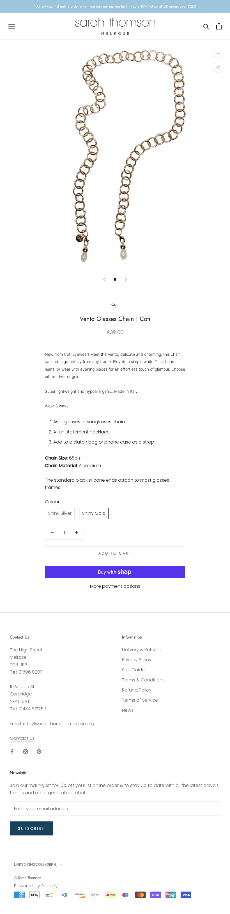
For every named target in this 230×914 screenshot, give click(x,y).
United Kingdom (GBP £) (36, 864)
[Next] (126, 279)
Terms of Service (140, 700)
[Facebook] (12, 751)
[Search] (206, 26)
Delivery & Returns (141, 649)
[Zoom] (218, 53)
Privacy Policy (136, 659)
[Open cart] (219, 26)
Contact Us (22, 738)
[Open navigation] (11, 26)
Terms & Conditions (143, 680)
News (128, 710)
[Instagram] (25, 751)
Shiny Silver (60, 513)
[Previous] (104, 279)
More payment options (115, 586)
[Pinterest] (39, 751)
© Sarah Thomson (27, 877)
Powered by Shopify (36, 886)
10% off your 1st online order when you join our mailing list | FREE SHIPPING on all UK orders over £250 (115, 6)
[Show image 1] (115, 279)
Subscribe (31, 828)
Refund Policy (136, 690)
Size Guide (133, 670)
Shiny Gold (93, 513)
